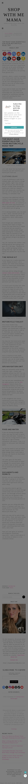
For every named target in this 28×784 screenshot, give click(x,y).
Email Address (14, 674)
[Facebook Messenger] (4, 58)
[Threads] (18, 58)
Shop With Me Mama (14, 14)
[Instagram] (9, 54)
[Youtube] (14, 58)
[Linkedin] (23, 54)
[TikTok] (19, 687)
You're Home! (8, 33)
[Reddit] (18, 54)
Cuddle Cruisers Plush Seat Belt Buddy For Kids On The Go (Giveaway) (12, 757)
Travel (11, 587)
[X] (9, 58)
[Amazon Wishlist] (23, 58)
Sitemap (14, 729)
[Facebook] (14, 54)
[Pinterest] (4, 54)
